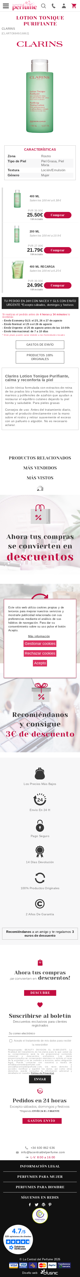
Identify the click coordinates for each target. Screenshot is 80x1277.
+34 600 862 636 (43, 1147)
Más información (39, 636)
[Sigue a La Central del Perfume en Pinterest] (50, 1205)
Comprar (58, 215)
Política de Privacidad (42, 1073)
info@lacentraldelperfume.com (43, 1152)
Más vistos (40, 478)
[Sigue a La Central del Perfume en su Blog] (43, 1205)
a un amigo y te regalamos (40, 933)
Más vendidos (40, 468)
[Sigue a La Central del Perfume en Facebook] (30, 1205)
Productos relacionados (40, 458)
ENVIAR (40, 1079)
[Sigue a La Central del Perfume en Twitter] (37, 1205)
